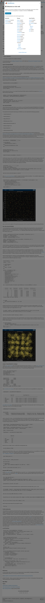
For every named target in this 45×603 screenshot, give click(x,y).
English (19, 45)
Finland (18, 26)
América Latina (7, 20)
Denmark (18, 21)
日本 (30, 29)
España (18, 24)
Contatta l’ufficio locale (22, 52)
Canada (6, 21)
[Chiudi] (39, 3)
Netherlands (19, 34)
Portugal (18, 39)
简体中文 (31, 26)
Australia (30, 20)
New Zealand (31, 23)
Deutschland (19, 23)
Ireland (18, 29)
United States (7, 23)
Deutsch (19, 44)
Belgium (18, 20)
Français (19, 47)
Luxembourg (19, 32)
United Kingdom (19, 48)
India (30, 21)
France (18, 27)
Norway (18, 36)
